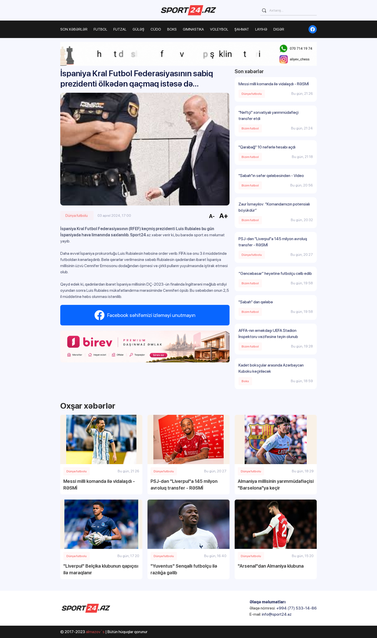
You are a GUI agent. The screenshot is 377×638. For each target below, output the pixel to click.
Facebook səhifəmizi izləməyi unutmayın (151, 315)
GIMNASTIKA (193, 29)
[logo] (188, 10)
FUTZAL (119, 29)
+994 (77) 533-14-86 (296, 608)
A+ (223, 216)
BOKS (172, 29)
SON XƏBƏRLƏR (73, 29)
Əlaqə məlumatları (267, 601)
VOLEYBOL (219, 29)
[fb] (313, 29)
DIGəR (278, 29)
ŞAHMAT (241, 29)
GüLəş (138, 29)
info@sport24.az (277, 614)
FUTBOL (100, 29)
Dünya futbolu (76, 215)
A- (212, 216)
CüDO (156, 29)
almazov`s (95, 631)
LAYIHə (261, 29)
